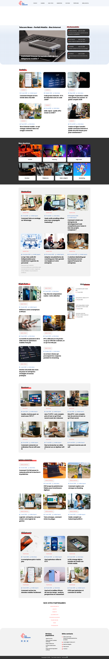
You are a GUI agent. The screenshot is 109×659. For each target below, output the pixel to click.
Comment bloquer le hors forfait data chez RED (29, 97)
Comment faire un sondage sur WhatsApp (30, 219)
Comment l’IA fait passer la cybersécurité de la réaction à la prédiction (29, 472)
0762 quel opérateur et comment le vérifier (76, 591)
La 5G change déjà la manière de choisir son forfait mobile (75, 561)
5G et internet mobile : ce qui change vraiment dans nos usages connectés (30, 129)
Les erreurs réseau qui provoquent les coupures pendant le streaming (52, 356)
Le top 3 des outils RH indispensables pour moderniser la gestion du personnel (30, 260)
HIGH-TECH (50, 3)
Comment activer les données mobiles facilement (31, 591)
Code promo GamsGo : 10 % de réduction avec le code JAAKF (53, 98)
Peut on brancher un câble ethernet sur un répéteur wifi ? (54, 447)
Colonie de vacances (54, 617)
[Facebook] (24, 641)
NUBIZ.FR (54, 612)
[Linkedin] (22, 641)
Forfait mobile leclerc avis (51, 646)
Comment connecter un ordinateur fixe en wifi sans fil (30, 447)
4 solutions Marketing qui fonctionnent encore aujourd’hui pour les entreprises (76, 260)
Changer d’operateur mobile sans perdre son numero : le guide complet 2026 (78, 98)
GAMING (43, 3)
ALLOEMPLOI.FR (54, 614)
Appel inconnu (49, 638)
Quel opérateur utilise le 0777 (82, 297)
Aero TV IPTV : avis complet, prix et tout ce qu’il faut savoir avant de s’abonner (54, 416)
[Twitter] (27, 641)
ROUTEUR (68, 3)
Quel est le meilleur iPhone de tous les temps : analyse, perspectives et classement (54, 592)
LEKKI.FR (54, 609)
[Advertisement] (54, 16)
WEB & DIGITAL (85, 3)
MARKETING (59, 3)
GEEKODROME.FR (54, 606)
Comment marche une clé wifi (77, 446)
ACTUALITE (72, 39)
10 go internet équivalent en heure (51, 649)
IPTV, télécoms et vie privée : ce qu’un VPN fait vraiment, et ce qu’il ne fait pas (54, 341)
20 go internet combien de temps (51, 641)
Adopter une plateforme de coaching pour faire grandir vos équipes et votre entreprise (54, 260)
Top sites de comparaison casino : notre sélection (53, 295)
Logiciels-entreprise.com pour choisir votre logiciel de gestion (29, 519)
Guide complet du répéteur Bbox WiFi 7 (77, 41)
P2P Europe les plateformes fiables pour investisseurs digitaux (53, 488)
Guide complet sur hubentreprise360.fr (75, 518)
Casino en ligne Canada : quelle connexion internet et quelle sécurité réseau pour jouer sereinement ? (78, 129)
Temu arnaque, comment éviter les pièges (53, 518)
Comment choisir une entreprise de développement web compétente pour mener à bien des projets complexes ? (77, 225)
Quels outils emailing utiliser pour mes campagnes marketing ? (54, 220)
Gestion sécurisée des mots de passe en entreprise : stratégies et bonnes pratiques (28, 373)
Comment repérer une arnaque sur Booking (76, 487)
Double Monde (54, 620)
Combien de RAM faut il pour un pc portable (78, 48)
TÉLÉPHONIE (76, 3)
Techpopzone (54, 625)
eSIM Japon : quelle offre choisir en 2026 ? (52, 112)
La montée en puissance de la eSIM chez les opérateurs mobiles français (29, 341)
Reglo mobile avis (50, 643)
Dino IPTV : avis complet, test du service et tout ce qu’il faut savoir (76, 416)
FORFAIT (35, 3)
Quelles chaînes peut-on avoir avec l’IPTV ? (30, 415)
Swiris (54, 622)
